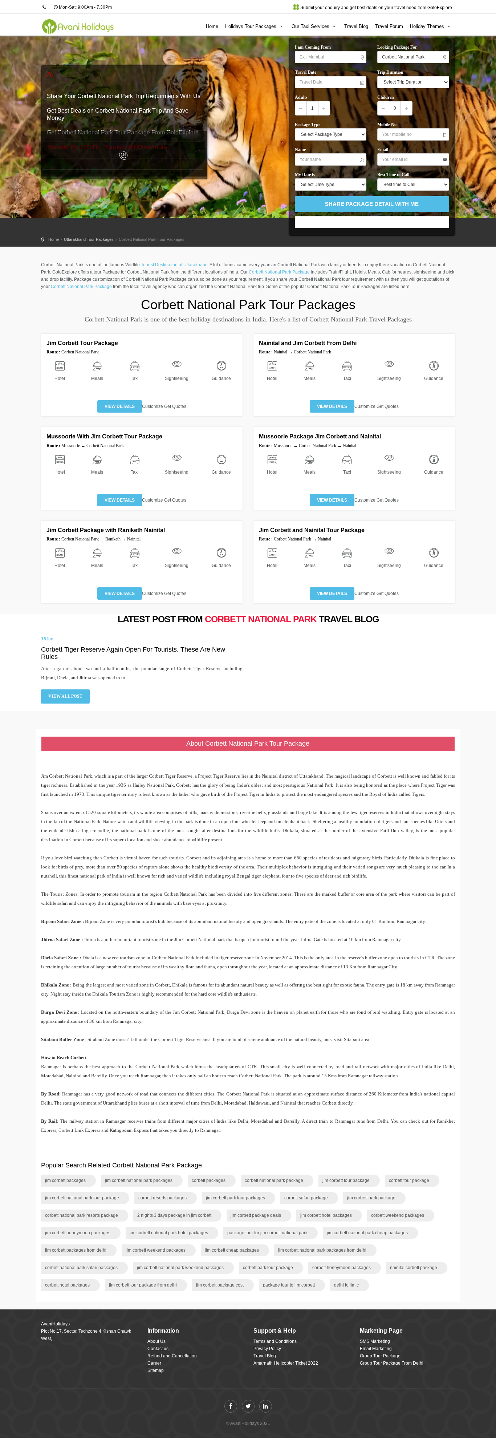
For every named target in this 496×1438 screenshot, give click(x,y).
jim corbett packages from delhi (75, 1250)
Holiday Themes (428, 26)
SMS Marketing (375, 1341)
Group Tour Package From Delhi (391, 1363)
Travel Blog (356, 26)
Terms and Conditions (275, 1341)
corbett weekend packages (397, 1215)
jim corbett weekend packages (156, 1250)
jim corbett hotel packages (326, 1215)
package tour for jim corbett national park (267, 1232)
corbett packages (208, 1180)
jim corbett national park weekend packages (180, 1267)
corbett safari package (306, 1197)
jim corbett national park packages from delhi (322, 1250)
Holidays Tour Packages (251, 26)
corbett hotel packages (67, 1285)
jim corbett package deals (256, 1215)
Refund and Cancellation (172, 1355)
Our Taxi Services (311, 26)
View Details (120, 406)
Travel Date (305, 72)
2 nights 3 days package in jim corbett (174, 1215)
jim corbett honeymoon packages (77, 1232)
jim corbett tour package (346, 1180)
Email (384, 149)
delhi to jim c (346, 1285)
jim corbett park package (371, 1197)
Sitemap (155, 1370)
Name (301, 149)
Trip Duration (390, 72)
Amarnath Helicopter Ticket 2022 (285, 1363)
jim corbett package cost (220, 1285)
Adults (302, 97)
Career (154, 1363)
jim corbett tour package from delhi (143, 1285)
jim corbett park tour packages (235, 1197)
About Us (156, 1341)
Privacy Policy (267, 1348)
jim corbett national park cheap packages (367, 1232)
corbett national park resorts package (81, 1215)
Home (212, 26)
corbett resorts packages (162, 1197)
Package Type (309, 124)
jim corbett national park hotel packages (169, 1232)
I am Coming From (314, 47)
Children (386, 97)
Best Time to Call (394, 174)
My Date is (306, 174)
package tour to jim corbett (289, 1285)
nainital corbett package (413, 1267)
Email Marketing (376, 1348)
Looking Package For (398, 47)
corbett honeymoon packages (341, 1267)
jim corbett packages (65, 1180)
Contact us (157, 1348)
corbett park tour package (268, 1267)
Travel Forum (389, 26)
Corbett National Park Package (279, 272)
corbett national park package (274, 1180)
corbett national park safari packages (81, 1267)
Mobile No (388, 124)
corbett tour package (409, 1180)
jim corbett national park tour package (82, 1197)
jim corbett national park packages (138, 1180)
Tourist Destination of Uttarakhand (174, 264)
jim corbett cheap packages (232, 1250)
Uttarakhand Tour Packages (89, 239)
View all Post (65, 696)
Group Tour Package (380, 1355)
